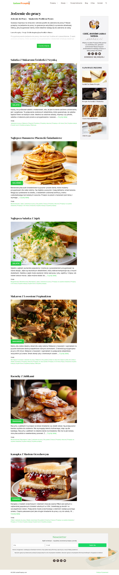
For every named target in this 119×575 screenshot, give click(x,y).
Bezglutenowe (15, 281)
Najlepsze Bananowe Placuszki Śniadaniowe (36, 138)
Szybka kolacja (72, 123)
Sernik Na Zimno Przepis (91, 84)
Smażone (32, 205)
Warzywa (33, 125)
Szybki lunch (15, 125)
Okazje (63, 3)
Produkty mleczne (46, 123)
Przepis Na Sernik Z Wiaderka (92, 101)
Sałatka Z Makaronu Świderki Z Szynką (34, 60)
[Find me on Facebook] (89, 53)
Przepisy (53, 3)
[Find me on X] (92, 53)
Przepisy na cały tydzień (40, 361)
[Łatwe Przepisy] (21, 3)
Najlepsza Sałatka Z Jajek (25, 218)
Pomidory (37, 123)
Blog (86, 3)
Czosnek (20, 359)
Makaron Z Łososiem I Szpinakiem (31, 296)
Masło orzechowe (32, 520)
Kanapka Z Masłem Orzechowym (30, 454)
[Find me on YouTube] (99, 53)
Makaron (25, 123)
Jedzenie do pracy (16, 123)
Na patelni (39, 203)
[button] (106, 3)
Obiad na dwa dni (54, 359)
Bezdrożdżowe (15, 203)
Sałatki (16, 105)
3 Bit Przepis (86, 136)
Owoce (45, 203)
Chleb (12, 520)
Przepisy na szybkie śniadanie (61, 281)
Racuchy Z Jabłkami (22, 376)
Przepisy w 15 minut (16, 522)
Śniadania (17, 421)
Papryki (31, 123)
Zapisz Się (92, 545)
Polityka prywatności (102, 572)
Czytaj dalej (62, 117)
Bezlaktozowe (24, 281)
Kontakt (100, 3)
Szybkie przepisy (25, 125)
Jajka (22, 203)
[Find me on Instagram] (96, 53)
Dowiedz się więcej (94, 57)
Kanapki (16, 499)
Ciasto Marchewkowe (90, 118)
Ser (66, 123)
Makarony (17, 341)
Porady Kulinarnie (76, 3)
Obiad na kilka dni (65, 359)
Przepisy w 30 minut (58, 123)
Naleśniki (16, 183)
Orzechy (47, 520)
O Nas (93, 3)
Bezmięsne (32, 281)
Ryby (62, 361)
